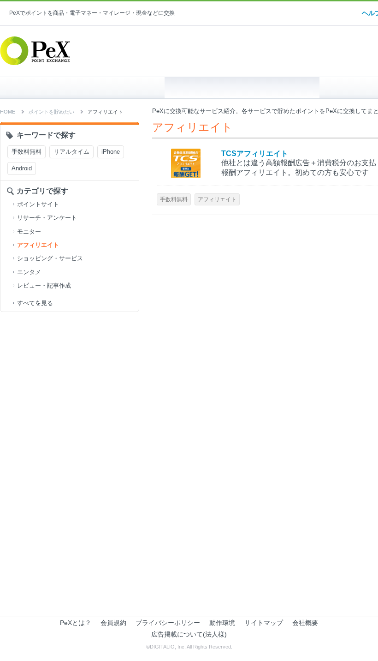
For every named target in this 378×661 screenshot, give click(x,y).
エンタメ (29, 272)
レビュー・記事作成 (44, 285)
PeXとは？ (75, 622)
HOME (87, 87)
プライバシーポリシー (168, 622)
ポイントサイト (38, 204)
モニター (29, 231)
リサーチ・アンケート (47, 217)
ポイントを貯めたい (242, 87)
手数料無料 (26, 151)
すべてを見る (35, 303)
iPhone (110, 151)
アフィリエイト (38, 244)
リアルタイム (71, 151)
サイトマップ (263, 622)
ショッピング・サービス (50, 258)
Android (22, 168)
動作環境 (222, 622)
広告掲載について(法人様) (189, 634)
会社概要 (305, 622)
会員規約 (113, 622)
